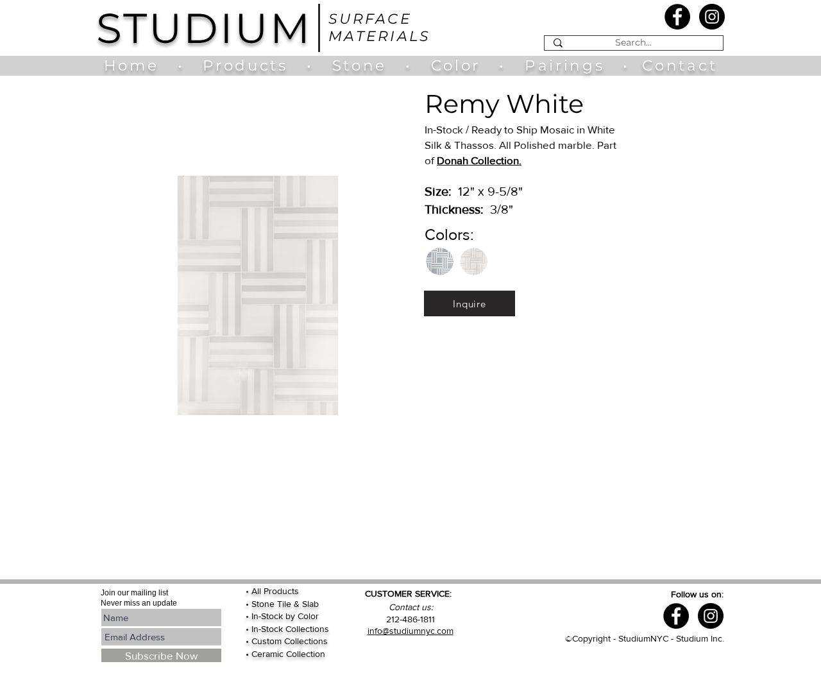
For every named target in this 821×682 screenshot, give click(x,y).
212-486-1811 (410, 619)
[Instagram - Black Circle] (712, 17)
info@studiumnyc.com (410, 631)
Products (245, 65)
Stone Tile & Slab (285, 604)
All (257, 591)
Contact (679, 65)
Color (459, 65)
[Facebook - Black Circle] (677, 17)
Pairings (564, 65)
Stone (368, 65)
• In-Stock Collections (287, 629)
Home (137, 65)
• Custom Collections (287, 641)
